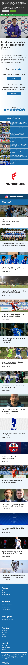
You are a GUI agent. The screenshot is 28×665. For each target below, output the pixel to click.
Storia (3, 590)
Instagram (4, 632)
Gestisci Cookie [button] (6, 11)
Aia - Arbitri (4, 649)
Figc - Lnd (4, 645)
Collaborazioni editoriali (7, 619)
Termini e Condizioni (7, 604)
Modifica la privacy (6, 609)
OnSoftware (5, 662)
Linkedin (4, 636)
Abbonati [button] (14, 93)
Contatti (4, 592)
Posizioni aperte (6, 594)
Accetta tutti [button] (13, 11)
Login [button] (14, 79)
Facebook (4, 630)
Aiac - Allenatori (6, 647)
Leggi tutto (13, 8)
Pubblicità (4, 621)
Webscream (6, 663)
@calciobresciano (16, 196)
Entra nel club (5, 606)
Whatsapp (4, 634)
